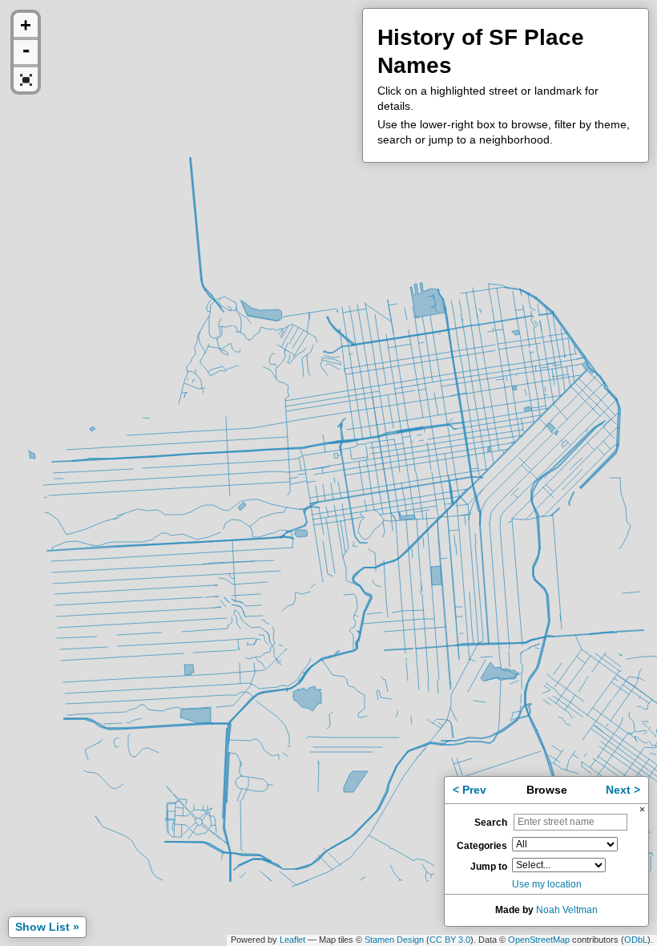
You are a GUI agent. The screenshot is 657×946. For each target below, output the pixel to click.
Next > (623, 789)
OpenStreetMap (539, 939)
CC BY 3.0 (449, 939)
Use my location (547, 884)
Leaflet (292, 939)
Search (490, 822)
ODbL (635, 939)
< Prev (469, 789)
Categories (482, 845)
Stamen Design (394, 939)
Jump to (488, 866)
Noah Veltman (567, 910)
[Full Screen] (26, 79)
